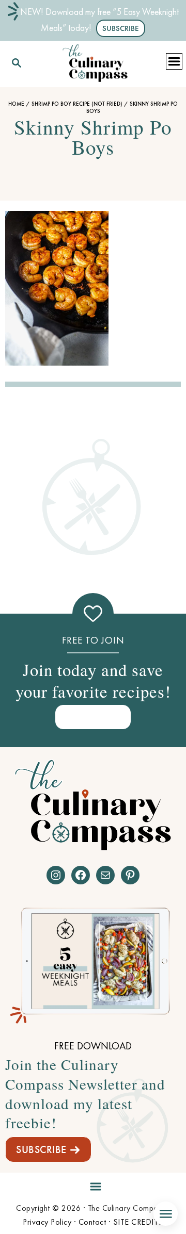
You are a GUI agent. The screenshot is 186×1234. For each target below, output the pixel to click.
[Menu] (93, 1184)
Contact (92, 1221)
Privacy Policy (47, 1221)
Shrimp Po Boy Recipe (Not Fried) (77, 103)
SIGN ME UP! (93, 716)
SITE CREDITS (138, 1221)
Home (16, 103)
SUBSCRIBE (41, 1149)
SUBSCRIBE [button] (120, 28)
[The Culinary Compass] (95, 61)
